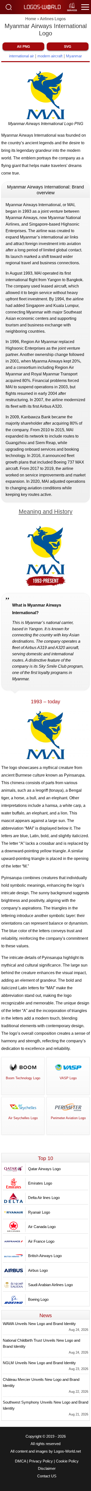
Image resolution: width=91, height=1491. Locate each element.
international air (21, 56)
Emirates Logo (40, 1183)
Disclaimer (47, 1468)
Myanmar (74, 56)
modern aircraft (49, 56)
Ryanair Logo (39, 1212)
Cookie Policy (67, 1461)
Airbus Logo (38, 1270)
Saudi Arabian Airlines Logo (50, 1285)
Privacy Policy (41, 1461)
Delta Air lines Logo (44, 1197)
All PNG (23, 46)
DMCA (20, 1461)
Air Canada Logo (42, 1226)
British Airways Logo (45, 1256)
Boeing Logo (38, 1299)
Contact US (46, 1476)
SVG (67, 46)
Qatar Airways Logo (44, 1169)
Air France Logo (41, 1241)
